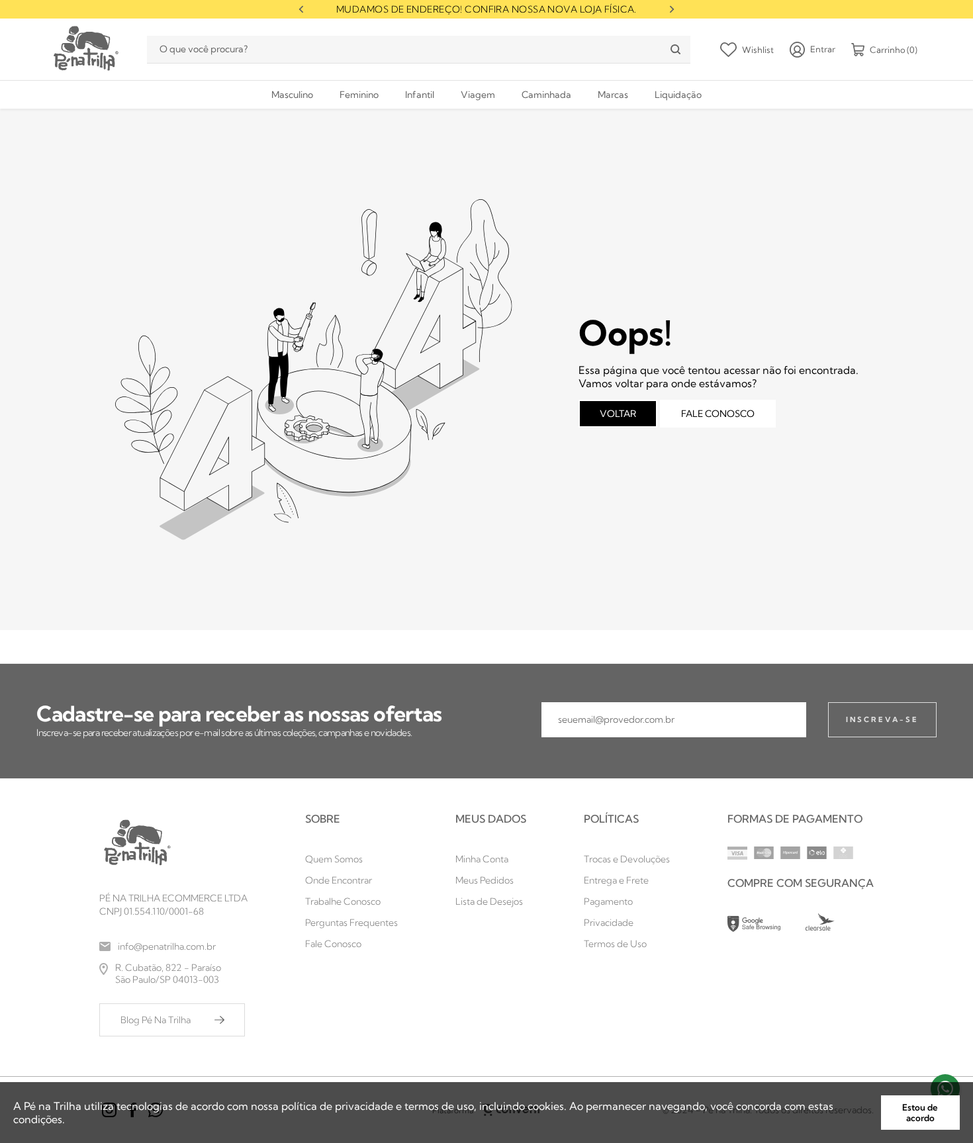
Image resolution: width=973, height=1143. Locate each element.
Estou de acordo (920, 1112)
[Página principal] (84, 49)
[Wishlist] (747, 50)
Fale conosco (718, 414)
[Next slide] (671, 9)
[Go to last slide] (301, 9)
